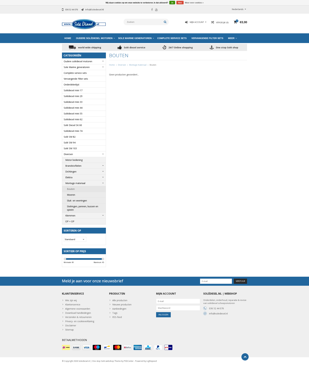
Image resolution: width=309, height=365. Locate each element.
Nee (180, 3)
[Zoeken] (165, 22)
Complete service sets (172, 38)
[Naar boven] (245, 356)
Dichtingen (70, 171)
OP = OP (69, 221)
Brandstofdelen (73, 165)
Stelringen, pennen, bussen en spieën (82, 208)
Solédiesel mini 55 (73, 113)
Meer (231, 38)
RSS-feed (117, 317)
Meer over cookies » (194, 3)
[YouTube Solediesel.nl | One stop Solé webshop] (156, 10)
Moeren (71, 194)
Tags (114, 312)
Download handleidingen (78, 312)
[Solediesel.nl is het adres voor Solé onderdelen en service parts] (84, 23)
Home (67, 38)
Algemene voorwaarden (77, 308)
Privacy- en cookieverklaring (79, 321)
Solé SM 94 (69, 142)
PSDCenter (129, 361)
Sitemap (69, 329)
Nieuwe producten (121, 304)
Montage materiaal (75, 183)
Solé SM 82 (69, 136)
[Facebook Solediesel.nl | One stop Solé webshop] (152, 10)
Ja (172, 3)
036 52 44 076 (216, 308)
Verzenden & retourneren (78, 317)
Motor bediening (74, 159)
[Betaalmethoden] (66, 347)
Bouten (71, 188)
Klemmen (70, 215)
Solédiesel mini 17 (73, 90)
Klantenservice (72, 304)
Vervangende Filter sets (207, 38)
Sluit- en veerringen (77, 200)
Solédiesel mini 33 (73, 101)
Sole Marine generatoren (135, 38)
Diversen (68, 154)
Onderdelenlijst (71, 84)
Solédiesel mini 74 (73, 130)
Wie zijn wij (71, 300)
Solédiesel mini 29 (73, 96)
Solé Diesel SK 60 (73, 125)
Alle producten (119, 300)
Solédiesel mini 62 (73, 119)
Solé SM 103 (70, 148)
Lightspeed (152, 361)
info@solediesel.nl (218, 313)
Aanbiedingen (119, 308)
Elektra (68, 177)
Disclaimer (70, 325)
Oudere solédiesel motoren (94, 38)
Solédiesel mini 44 (73, 107)
